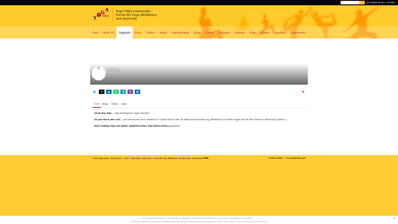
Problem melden (276, 158)
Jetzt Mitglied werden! (375, 2)
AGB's (126, 158)
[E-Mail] (137, 92)
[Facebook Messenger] (94, 92)
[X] (101, 92)
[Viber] (130, 92)
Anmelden (390, 2)
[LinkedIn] (109, 92)
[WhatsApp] (116, 92)
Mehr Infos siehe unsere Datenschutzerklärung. (242, 221)
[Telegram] (123, 92)
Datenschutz (116, 158)
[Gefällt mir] (303, 92)
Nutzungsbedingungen (296, 158)
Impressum (104, 158)
